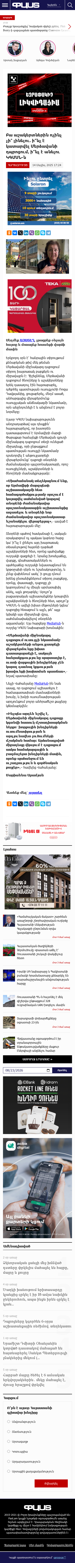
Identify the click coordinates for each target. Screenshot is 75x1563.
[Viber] (31, 232)
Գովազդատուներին (60, 1545)
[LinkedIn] (26, 232)
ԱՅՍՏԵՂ (26, 340)
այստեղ (35, 792)
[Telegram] (48, 232)
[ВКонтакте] (14, 232)
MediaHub (54, 623)
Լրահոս (9, 849)
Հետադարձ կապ (15, 1545)
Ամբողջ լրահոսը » (37, 1059)
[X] (20, 232)
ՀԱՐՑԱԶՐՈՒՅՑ (17, 165)
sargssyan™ (60, 1557)
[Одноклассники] (9, 232)
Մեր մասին (36, 1545)
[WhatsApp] (37, 232)
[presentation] (60, 29)
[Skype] (42, 232)
